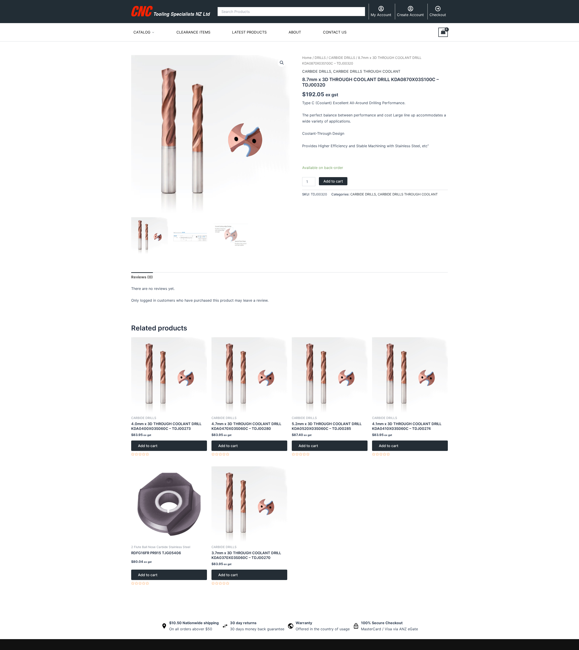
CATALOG (141, 32)
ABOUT (295, 32)
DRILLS (320, 58)
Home (307, 58)
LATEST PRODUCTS (249, 32)
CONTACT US (334, 32)
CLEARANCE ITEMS (193, 32)
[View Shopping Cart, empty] (443, 32)
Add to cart (333, 181)
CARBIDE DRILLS (342, 58)
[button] (282, 63)
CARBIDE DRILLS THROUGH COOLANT (366, 71)
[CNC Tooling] (170, 11)
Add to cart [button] (147, 445)
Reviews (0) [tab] (142, 277)
